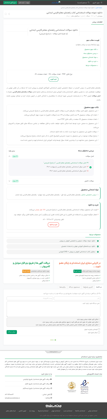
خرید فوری (53, 79)
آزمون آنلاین (22, 411)
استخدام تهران (55, 411)
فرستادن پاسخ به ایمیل (90, 329)
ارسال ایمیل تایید (92, 333)
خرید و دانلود (92, 61)
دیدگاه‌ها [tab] (99, 287)
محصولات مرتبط (91, 65)
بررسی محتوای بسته (90, 53)
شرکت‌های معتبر (11, 411)
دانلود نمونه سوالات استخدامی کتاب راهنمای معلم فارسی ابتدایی (74, 12)
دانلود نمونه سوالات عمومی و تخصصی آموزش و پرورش (77, 241)
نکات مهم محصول (90, 49)
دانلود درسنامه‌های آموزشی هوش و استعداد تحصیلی (78, 246)
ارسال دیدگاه (11, 332)
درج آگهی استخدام (10, 3)
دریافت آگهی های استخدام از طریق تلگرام (37, 384)
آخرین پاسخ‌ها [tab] (88, 287)
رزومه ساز (32, 411)
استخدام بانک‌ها (80, 411)
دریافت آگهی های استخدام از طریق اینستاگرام (37, 388)
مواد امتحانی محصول (89, 57)
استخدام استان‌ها (43, 411)
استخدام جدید (67, 411)
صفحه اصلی (99, 8)
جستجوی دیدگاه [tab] (74, 287)
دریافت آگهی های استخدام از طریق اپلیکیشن (36, 379)
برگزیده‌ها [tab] (63, 287)
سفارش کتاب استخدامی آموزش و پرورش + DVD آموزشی (77, 252)
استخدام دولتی (92, 411)
